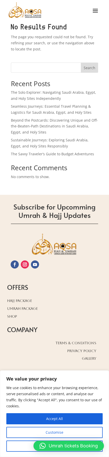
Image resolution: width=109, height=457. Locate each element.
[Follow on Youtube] (35, 264)
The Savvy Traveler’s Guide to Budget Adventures (52, 153)
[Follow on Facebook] (15, 264)
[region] (54, 413)
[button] (68, 446)
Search (89, 67)
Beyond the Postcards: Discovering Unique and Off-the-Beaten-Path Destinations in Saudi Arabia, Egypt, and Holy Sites (54, 126)
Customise (54, 432)
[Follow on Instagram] (25, 264)
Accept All (54, 418)
